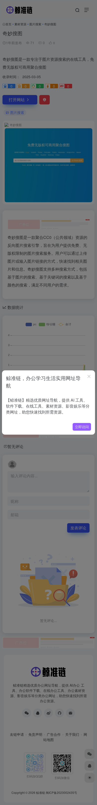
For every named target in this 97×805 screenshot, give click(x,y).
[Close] (89, 376)
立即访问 (82, 426)
